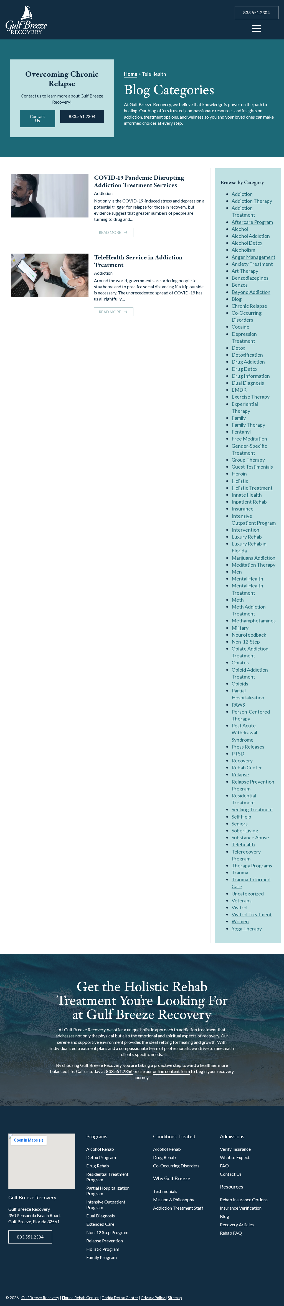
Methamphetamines (254, 620)
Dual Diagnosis (248, 383)
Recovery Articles (237, 1224)
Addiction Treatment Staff (178, 1207)
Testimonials (165, 1191)
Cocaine (240, 327)
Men (237, 572)
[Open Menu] (256, 28)
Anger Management (253, 257)
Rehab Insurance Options (244, 1199)
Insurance (242, 509)
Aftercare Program (252, 222)
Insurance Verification (241, 1207)
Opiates (240, 662)
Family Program (101, 1257)
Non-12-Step (246, 642)
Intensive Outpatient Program (105, 1204)
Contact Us (231, 1174)
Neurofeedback (249, 635)
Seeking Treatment (252, 809)
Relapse (240, 774)
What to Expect (235, 1157)
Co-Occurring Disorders (176, 1165)
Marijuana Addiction (253, 558)
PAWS (238, 705)
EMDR (239, 390)
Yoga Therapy (247, 928)
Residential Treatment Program (107, 1176)
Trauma (240, 872)
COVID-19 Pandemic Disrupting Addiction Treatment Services (139, 181)
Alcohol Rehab (100, 1149)
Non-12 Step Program (107, 1232)
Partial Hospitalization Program (108, 1190)
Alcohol (240, 229)
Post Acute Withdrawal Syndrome (244, 732)
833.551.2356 (119, 1071)
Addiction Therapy (252, 201)
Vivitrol (239, 907)
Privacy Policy (153, 1297)
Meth (238, 600)
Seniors (240, 823)
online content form (171, 1071)
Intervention (245, 530)
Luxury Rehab (247, 537)
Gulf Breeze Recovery (40, 1297)
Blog (237, 299)
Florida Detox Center (120, 1297)
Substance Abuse (250, 837)
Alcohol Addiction (251, 236)
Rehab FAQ (231, 1232)
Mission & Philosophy (173, 1199)
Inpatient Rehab (249, 502)
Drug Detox (244, 369)
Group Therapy (248, 460)
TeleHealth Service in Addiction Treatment (138, 261)
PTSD (238, 753)
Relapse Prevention (104, 1240)
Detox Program (101, 1157)
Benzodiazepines (250, 278)
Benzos (240, 285)
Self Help (241, 817)
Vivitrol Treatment (252, 914)
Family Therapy (248, 425)
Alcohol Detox (247, 243)
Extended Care (100, 1224)
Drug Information (251, 376)
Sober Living (245, 830)
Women (240, 921)
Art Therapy (245, 271)
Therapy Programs (252, 865)
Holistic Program (102, 1249)
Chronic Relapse (249, 306)
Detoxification (247, 355)
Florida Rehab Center (80, 1297)
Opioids (240, 683)
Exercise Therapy (251, 397)
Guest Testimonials (252, 467)
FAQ (224, 1165)
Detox (238, 348)
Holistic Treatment (252, 488)
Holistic (240, 481)
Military (240, 628)
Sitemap (175, 1297)
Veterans (242, 900)
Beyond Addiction (251, 292)
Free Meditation (249, 439)
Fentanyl (241, 432)
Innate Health (247, 495)
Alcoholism (243, 250)
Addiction (103, 193)
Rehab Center (247, 767)
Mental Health (247, 579)
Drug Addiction (248, 362)
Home (130, 74)
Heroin (239, 474)
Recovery (242, 760)
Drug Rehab (97, 1165)
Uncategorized (248, 893)
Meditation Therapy (253, 565)
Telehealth (243, 844)
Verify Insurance (235, 1149)
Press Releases (248, 747)
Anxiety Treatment (252, 264)
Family (239, 418)
